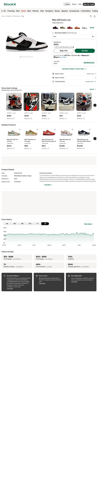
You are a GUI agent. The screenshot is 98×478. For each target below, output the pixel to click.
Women (36, 11)
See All (92, 27)
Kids (42, 11)
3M (15, 223)
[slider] (20, 56)
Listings (67, 4)
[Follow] (20, 129)
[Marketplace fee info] (73, 47)
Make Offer (64, 51)
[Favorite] (91, 16)
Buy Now (85, 51)
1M (7, 223)
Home (3, 16)
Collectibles (86, 11)
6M (22, 223)
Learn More (63, 57)
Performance (16, 16)
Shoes (57, 11)
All (5, 11)
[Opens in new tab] (69, 55)
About (74, 4)
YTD (30, 223)
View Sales (88, 224)
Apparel (64, 11)
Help (80, 4)
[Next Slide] (94, 105)
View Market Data (89, 62)
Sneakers (49, 11)
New (18, 11)
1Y (37, 223)
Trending (11, 11)
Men (29, 11)
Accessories (74, 11)
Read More (47, 185)
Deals (23, 11)
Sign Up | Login (88, 4)
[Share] (94, 16)
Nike (23, 16)
